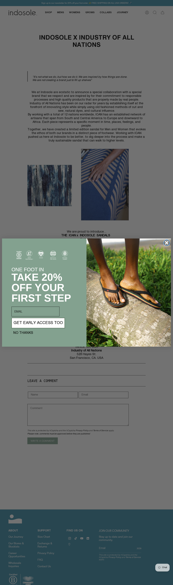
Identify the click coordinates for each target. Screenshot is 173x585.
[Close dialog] (167, 243)
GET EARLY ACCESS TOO (38, 323)
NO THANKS (23, 333)
